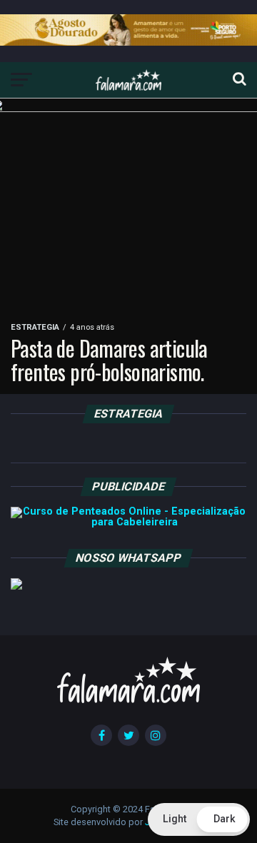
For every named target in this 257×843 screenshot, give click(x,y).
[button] (199, 819)
